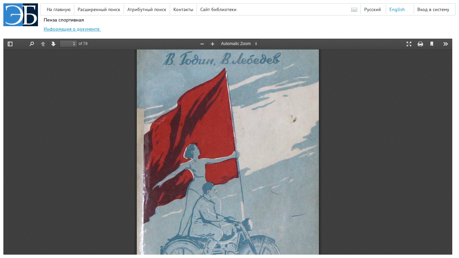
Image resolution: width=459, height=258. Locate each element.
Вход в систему (433, 9)
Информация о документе (72, 29)
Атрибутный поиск (146, 9)
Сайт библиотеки (218, 9)
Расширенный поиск (99, 9)
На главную (59, 9)
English (397, 9)
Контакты (183, 9)
